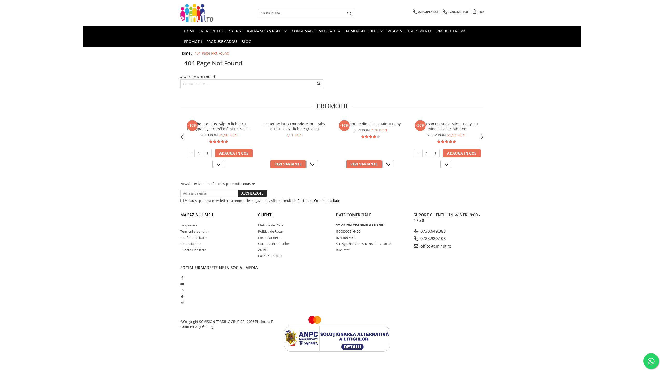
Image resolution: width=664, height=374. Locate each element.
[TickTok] (182, 296)
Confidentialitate (193, 237)
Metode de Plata (270, 225)
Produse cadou (221, 41)
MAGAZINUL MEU (196, 214)
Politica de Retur (270, 231)
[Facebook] (182, 278)
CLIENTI (265, 214)
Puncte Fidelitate (193, 250)
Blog (246, 41)
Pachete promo (452, 31)
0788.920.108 (432, 238)
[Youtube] (182, 284)
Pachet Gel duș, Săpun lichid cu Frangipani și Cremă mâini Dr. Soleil (218, 126)
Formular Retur (270, 237)
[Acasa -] (206, 13)
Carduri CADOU (270, 255)
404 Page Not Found (212, 53)
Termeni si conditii (194, 231)
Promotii (193, 41)
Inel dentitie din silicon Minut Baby (370, 123)
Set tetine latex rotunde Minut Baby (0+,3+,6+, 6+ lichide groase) (294, 126)
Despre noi (188, 225)
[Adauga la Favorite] (218, 164)
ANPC (262, 250)
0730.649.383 (432, 231)
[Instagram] (182, 302)
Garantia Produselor (273, 243)
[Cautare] (349, 13)
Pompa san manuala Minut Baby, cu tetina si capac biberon (446, 126)
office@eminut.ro (435, 246)
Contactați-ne (190, 243)
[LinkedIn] (182, 290)
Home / (187, 53)
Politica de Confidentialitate (319, 200)
